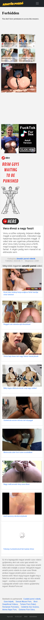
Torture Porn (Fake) (28, 604)
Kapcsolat (10, 616)
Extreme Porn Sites (27, 609)
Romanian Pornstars (10, 607)
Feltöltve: (9, 261)
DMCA (25, 616)
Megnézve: (29, 261)
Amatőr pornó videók (26, 259)
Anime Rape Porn (9, 609)
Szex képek (8, 601)
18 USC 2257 (18, 616)
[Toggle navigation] (37, 3)
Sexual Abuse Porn (23, 601)
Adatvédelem (33, 616)
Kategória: (12, 259)
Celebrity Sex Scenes (30, 607)
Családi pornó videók (32, 599)
